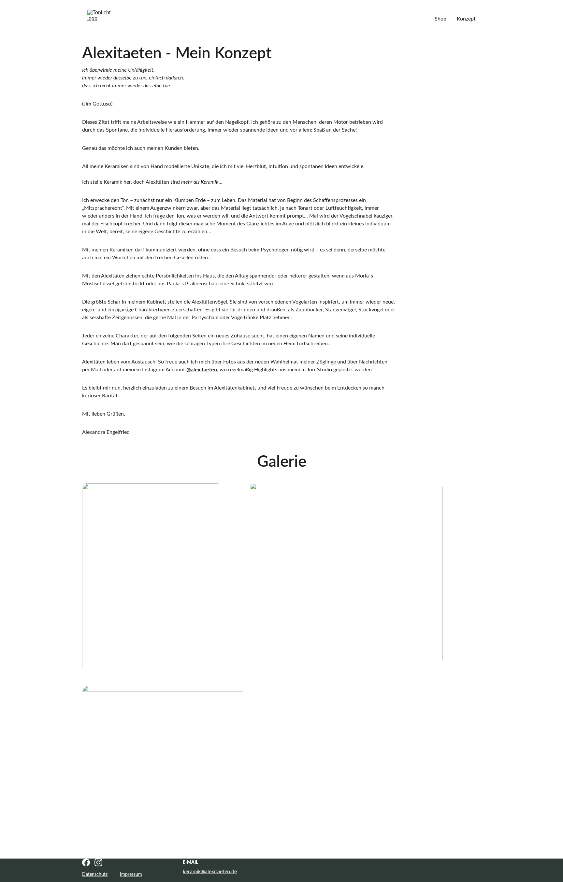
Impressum (131, 874)
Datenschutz (95, 874)
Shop (440, 18)
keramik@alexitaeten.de (210, 871)
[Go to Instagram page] (98, 862)
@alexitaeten (201, 369)
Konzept (466, 18)
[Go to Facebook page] (86, 862)
